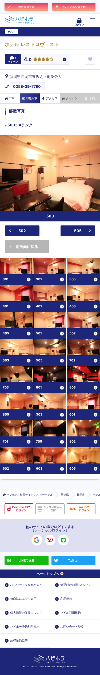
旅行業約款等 (19, 640)
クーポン (72, 98)
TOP (12, 98)
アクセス (52, 98)
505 (78, 230)
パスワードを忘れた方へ (26, 585)
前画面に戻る (27, 246)
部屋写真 (32, 98)
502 (22, 230)
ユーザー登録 (28, 31)
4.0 (27, 59)
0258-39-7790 (27, 86)
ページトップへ (48, 574)
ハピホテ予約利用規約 (24, 626)
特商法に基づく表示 (23, 599)
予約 (92, 98)
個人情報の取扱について (26, 612)
